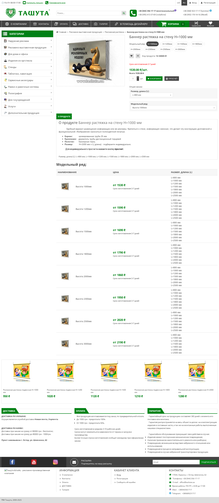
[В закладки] (131, 56)
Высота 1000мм (139, 107)
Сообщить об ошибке (126, 482)
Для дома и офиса (18, 54)
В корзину (155, 78)
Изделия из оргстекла (20, 60)
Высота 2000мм (83, 276)
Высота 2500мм (83, 321)
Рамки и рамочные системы (23, 86)
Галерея (65, 489)
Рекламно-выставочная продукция (27, 47)
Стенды (12, 67)
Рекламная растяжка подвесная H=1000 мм (20, 391)
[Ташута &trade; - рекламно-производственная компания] (27, 13)
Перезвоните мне (57, 2)
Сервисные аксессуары (20, 80)
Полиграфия (15, 93)
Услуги (12, 106)
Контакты (66, 478)
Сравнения (196, 26)
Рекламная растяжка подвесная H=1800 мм (152, 391)
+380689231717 (189, 493)
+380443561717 (185, 489)
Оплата (65, 482)
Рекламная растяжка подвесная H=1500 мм (108, 391)
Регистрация (122, 478)
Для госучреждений (19, 99)
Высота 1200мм (83, 209)
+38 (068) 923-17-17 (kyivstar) (196, 11)
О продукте (64, 116)
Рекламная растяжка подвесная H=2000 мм (195, 391)
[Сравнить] (138, 56)
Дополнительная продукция (23, 112)
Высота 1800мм (83, 253)
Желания (210, 26)
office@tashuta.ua (187, 482)
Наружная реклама (18, 40)
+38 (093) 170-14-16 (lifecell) (195, 14)
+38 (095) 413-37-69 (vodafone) (152, 14)
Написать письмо (35, 2)
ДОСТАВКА (66, 486)
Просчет (173, 78)
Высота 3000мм (83, 343)
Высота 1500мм (83, 231)
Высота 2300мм (83, 298)
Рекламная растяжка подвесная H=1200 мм (64, 391)
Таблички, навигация (20, 73)
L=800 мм (136, 95)
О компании (67, 475)
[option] (90, 60)
